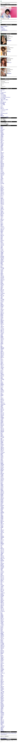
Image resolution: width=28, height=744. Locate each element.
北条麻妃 (2, 442)
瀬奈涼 (2, 346)
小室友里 (2, 586)
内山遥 (2, 677)
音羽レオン (2, 410)
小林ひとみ (2, 367)
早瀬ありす (2, 447)
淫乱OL (2, 114)
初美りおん (2, 158)
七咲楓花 (2, 252)
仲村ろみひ (2, 261)
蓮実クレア (2, 364)
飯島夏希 (2, 633)
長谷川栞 (2, 468)
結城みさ (2, 363)
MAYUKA (2, 486)
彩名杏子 (2, 559)
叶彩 (1, 674)
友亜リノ (2, 225)
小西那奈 (2, 145)
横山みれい (2, 290)
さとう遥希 (2, 268)
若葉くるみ (2, 608)
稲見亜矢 (2, 343)
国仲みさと (2, 548)
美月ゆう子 (2, 479)
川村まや (2, 457)
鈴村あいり (2, 399)
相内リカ (2, 401)
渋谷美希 (2, 568)
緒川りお (2, 432)
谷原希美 (2, 708)
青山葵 (2, 510)
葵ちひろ (2, 481)
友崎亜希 (2, 336)
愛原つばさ (2, 473)
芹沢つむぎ (2, 400)
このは (2, 325)
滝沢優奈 (2, 306)
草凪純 (2, 569)
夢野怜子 (2, 378)
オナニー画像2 (3, 104)
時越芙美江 (2, 543)
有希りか (2, 147)
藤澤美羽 (2, 315)
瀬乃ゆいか (2, 305)
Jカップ (5, 734)
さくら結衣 (2, 437)
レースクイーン (3, 110)
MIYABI (2, 426)
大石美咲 (2, 622)
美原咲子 (2, 682)
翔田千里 (2, 280)
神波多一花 (2, 347)
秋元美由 (2, 474)
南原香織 (2, 322)
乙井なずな (2, 632)
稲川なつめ (2, 412)
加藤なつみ (2, 449)
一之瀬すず (2, 624)
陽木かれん (2, 697)
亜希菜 (2, 454)
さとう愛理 (2, 691)
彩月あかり (2, 575)
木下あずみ (2, 390)
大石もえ (2, 458)
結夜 (1, 380)
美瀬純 (2, 554)
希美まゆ (2, 126)
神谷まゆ (2, 359)
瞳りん (2, 221)
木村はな (2, 587)
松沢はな (2, 383)
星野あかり (2, 320)
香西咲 (2, 298)
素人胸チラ (2, 93)
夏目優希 (2, 494)
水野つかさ (2, 199)
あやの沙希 (2, 277)
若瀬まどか (2, 605)
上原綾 (2, 177)
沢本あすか (2, 491)
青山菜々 (2, 316)
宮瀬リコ (2, 597)
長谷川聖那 (2, 595)
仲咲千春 (2, 394)
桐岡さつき (2, 235)
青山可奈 (2, 500)
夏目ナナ (2, 241)
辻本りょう (2, 309)
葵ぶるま (2, 182)
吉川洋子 (2, 150)
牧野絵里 (2, 653)
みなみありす (3, 592)
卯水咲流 (2, 453)
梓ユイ (2, 654)
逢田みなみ (2, 469)
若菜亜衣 (2, 607)
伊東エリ (2, 680)
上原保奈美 (2, 134)
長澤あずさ (2, 415)
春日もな (2, 639)
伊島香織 (2, 490)
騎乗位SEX (2, 115)
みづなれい (2, 695)
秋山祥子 (2, 627)
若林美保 (2, 601)
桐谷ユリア (9, 62)
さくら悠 (2, 369)
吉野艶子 (2, 729)
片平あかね (2, 713)
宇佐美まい (2, 659)
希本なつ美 (2, 295)
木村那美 (2, 703)
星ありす (2, 248)
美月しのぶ (2, 550)
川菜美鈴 (2, 696)
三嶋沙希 (2, 405)
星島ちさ (2, 666)
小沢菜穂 (2, 475)
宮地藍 (2, 690)
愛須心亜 (2, 687)
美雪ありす (2, 203)
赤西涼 (2, 718)
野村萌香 (2, 470)
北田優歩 (2, 253)
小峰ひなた (2, 326)
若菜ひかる (2, 152)
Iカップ (3, 734)
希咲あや (2, 441)
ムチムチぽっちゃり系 (4, 113)
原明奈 (2, 288)
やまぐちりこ (3, 129)
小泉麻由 (2, 553)
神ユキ (2, 358)
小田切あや (2, 714)
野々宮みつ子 (3, 611)
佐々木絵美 (2, 643)
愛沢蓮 (2, 411)
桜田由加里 (2, 512)
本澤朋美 (2, 518)
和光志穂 (2, 596)
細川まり (2, 628)
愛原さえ (2, 179)
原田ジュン (2, 581)
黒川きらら (2, 140)
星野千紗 (2, 580)
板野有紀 (2, 321)
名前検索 (2, 27)
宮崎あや (2, 728)
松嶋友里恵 (2, 431)
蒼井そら (2, 161)
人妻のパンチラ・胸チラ (4, 99)
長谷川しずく (3, 279)
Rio (1, 151)
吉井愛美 (2, 421)
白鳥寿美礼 (2, 537)
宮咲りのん (2, 621)
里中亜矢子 (2, 444)
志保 (1, 528)
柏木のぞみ (2, 284)
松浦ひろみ (2, 497)
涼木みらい (2, 648)
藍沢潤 (2, 629)
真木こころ (2, 251)
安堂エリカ (2, 579)
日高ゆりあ (2, 706)
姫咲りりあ (2, 289)
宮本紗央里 (2, 464)
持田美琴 (2, 495)
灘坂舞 (2, 263)
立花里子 (9, 51)
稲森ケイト (2, 330)
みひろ (2, 205)
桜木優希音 (2, 712)
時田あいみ (2, 521)
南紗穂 (2, 711)
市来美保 (2, 675)
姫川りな (2, 195)
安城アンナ (2, 331)
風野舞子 (2, 190)
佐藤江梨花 (2, 163)
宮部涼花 (2, 591)
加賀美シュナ (3, 645)
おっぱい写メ (3, 89)
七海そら (2, 570)
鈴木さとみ (2, 209)
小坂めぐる (2, 258)
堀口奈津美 (2, 256)
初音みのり (2, 193)
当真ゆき (2, 294)
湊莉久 (2, 433)
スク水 (2, 105)
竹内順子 (2, 485)
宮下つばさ (2, 332)
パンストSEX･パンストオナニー (5, 97)
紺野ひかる (2, 681)
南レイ (2, 612)
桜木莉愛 (2, 283)
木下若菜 (2, 310)
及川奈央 (2, 220)
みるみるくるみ (3, 404)
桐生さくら (2, 352)
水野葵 (2, 724)
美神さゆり (2, 555)
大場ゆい (2, 362)
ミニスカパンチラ (3, 92)
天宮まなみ (2, 563)
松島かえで (2, 354)
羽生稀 (2, 459)
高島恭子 (2, 273)
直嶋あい (2, 224)
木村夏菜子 (2, 634)
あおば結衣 (2, 644)
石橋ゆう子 (2, 523)
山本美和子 (2, 374)
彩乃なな (2, 637)
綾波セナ (2, 131)
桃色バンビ (2, 576)
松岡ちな (2, 671)
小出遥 (2, 272)
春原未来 (2, 395)
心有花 (2, 547)
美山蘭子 (2, 527)
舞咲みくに (2, 357)
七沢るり (2, 216)
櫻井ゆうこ (2, 267)
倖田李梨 (2, 698)
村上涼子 (2, 269)
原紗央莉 (2, 188)
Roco (1, 396)
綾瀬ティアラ (3, 558)
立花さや (2, 171)
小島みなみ (2, 156)
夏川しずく (2, 187)
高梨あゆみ (9, 73)
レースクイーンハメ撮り (4, 109)
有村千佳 (2, 153)
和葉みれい (2, 723)
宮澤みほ (2, 531)
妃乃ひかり (2, 226)
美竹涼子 (2, 506)
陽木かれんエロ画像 (4, 26)
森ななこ (2, 210)
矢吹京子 (2, 496)
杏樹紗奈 (2, 304)
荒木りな (2, 443)
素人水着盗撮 (3, 103)
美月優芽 (2, 317)
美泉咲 (2, 538)
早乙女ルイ (2, 240)
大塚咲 (2, 232)
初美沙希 (2, 337)
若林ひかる (2, 600)
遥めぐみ (2, 427)
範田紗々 (2, 262)
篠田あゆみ (2, 565)
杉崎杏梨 (2, 670)
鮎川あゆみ (2, 257)
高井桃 (2, 237)
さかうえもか (3, 452)
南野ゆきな (2, 602)
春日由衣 (2, 655)
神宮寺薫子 (2, 722)
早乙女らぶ (2, 278)
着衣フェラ (2, 108)
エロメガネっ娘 (3, 94)
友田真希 (2, 389)
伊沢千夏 (2, 623)
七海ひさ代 (2, 532)
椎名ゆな (2, 168)
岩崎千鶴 (2, 501)
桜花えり (2, 370)
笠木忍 (2, 664)
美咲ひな (2, 420)
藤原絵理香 (2, 560)
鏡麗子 (2, 438)
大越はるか (2, 727)
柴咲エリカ (2, 618)
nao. (1, 184)
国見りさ (2, 702)
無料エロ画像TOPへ (4, 738)
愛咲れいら (2, 436)
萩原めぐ (2, 542)
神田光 (2, 613)
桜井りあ (2, 167)
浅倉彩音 (2, 351)
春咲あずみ (2, 189)
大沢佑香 (2, 178)
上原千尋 (2, 701)
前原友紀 (2, 422)
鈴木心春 (2, 676)
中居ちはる (2, 428)
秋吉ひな (2, 311)
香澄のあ (2, 137)
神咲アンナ (2, 142)
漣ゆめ (2, 533)
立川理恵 (2, 368)
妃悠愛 (2, 406)
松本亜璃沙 (2, 417)
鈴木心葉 (2, 480)
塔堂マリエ (2, 539)
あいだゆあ (2, 172)
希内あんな (2, 391)
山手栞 (2, 649)
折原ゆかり (2, 448)
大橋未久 (2, 135)
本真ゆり (2, 274)
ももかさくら (3, 227)
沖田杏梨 (2, 136)
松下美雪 (2, 465)
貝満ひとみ (2, 692)
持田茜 (2, 146)
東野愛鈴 (2, 463)
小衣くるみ (2, 549)
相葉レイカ (2, 719)
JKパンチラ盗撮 (3, 98)
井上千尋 (2, 544)
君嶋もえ (2, 373)
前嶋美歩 (2, 198)
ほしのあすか (3, 293)
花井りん (2, 661)
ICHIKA (2, 236)
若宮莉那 (2, 616)
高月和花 (2, 502)
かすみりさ (2, 204)
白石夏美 (2, 407)
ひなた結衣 (2, 585)
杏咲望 (2, 574)
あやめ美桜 (2, 669)
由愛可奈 (2, 215)
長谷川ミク (2, 300)
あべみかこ (2, 478)
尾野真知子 (2, 384)
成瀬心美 (2, 157)
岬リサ (2, 685)
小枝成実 (2, 707)
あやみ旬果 (2, 379)
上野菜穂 (2, 658)
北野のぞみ (2, 686)
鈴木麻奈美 (9, 40)
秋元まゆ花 (2, 183)
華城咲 (2, 522)
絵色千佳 (2, 230)
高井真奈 (2, 517)
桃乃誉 (2, 584)
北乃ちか (2, 327)
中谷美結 (2, 511)
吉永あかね (2, 338)
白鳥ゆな (2, 416)
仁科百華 (2, 264)
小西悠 (2, 141)
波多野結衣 (2, 348)
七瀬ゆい (2, 342)
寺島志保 (2, 484)
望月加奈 (2, 460)
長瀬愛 (2, 247)
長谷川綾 (2, 660)
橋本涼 (2, 534)
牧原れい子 (2, 353)
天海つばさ (2, 174)
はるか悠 (2, 301)
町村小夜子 (2, 650)
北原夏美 (2, 211)
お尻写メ (2, 100)
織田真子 (2, 231)
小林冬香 (2, 526)
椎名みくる (2, 375)
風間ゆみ (2, 314)
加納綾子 (2, 717)
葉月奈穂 (2, 564)
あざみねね (2, 571)
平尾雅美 (2, 516)
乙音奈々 (2, 242)
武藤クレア (2, 200)
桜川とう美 (2, 590)
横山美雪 (2, 130)
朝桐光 (2, 388)
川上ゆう (2, 341)
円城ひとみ (2, 665)
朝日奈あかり (3, 173)
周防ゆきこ (2, 166)
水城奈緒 (2, 208)
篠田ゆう (2, 489)
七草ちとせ (2, 638)
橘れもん (2, 162)
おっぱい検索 (3, 28)
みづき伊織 (2, 299)
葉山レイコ (2, 194)
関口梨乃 (2, 617)
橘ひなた (2, 214)
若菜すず (2, 606)
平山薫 (2, 246)
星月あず (2, 385)
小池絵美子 (2, 507)
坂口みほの (2, 505)
